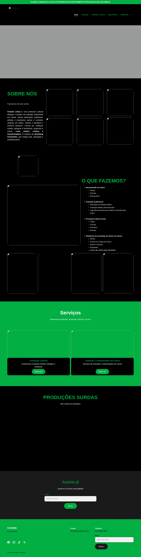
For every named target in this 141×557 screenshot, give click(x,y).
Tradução (84, 15)
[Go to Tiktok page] (19, 542)
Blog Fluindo (112, 15)
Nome (46, 494)
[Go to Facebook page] (8, 542)
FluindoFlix (124, 15)
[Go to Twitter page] (24, 542)
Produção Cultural (98, 15)
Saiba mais (102, 371)
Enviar (70, 506)
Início (76, 15)
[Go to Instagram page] (14, 542)
